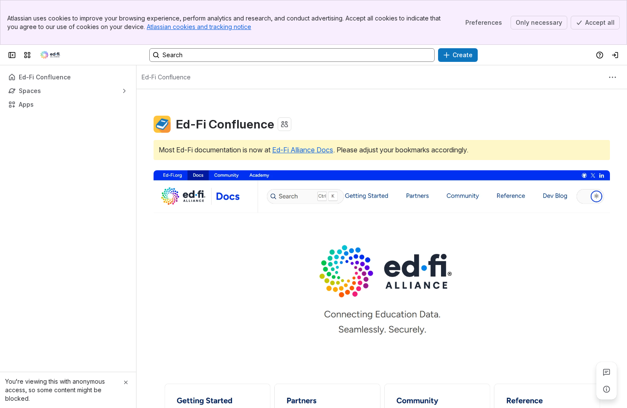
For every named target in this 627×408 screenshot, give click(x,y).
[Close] (126, 382)
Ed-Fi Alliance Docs (302, 150)
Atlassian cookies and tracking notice (199, 26)
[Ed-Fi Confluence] (50, 55)
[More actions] (612, 77)
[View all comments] (606, 372)
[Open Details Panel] (606, 389)
